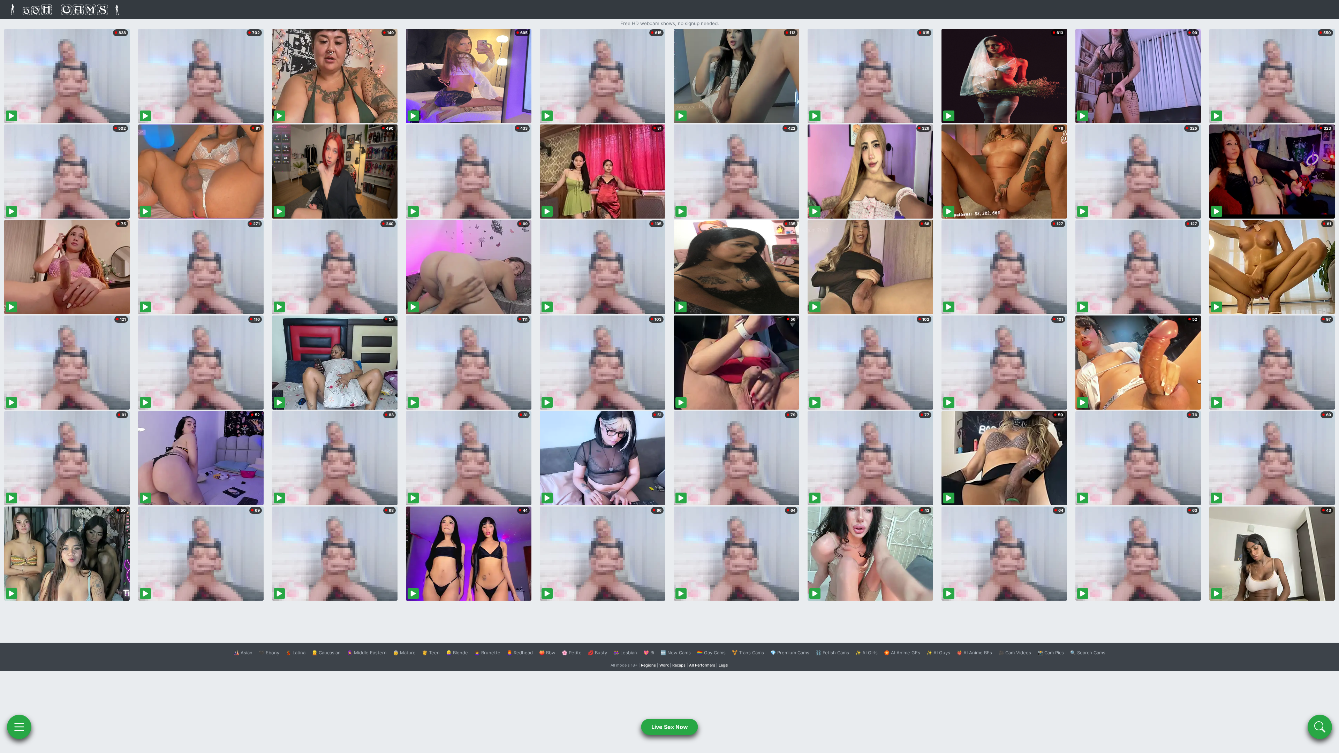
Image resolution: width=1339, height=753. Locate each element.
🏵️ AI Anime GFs (902, 652)
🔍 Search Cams (1087, 652)
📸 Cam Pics (1050, 652)
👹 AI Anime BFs (974, 652)
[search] (1320, 727)
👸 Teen (431, 652)
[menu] (19, 727)
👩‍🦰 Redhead (520, 652)
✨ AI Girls (866, 652)
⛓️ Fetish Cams (832, 652)
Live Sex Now (669, 726)
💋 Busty (597, 652)
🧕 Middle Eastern (367, 652)
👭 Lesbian (625, 652)
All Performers (702, 665)
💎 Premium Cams (789, 652)
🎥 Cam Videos (1014, 652)
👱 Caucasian (326, 652)
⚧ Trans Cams (748, 652)
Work (664, 665)
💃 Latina (295, 652)
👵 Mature (404, 652)
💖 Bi (648, 652)
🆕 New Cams (675, 652)
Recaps (679, 665)
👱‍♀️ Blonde (457, 652)
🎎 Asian (243, 652)
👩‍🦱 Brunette (487, 652)
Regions (648, 665)
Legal (723, 665)
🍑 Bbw (547, 652)
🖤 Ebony (269, 652)
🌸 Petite (572, 652)
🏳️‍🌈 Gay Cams (711, 652)
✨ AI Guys (938, 652)
